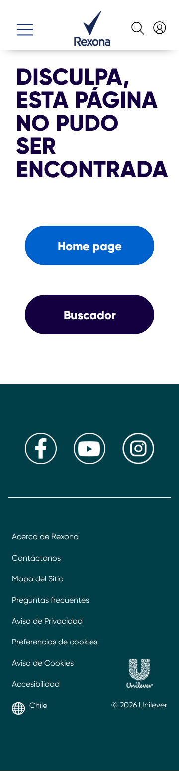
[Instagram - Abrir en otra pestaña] (138, 461)
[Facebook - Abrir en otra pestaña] (41, 461)
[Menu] (25, 25)
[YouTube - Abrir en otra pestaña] (89, 461)
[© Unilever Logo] (139, 674)
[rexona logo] (92, 43)
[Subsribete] (158, 24)
